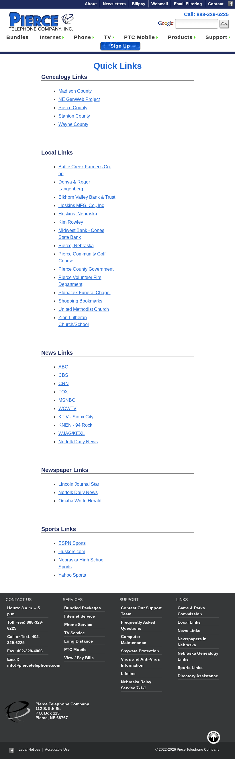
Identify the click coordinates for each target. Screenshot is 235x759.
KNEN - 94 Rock (75, 425)
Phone (82, 37)
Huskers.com (71, 551)
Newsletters (114, 3)
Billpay (138, 3)
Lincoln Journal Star (78, 484)
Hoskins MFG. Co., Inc (81, 205)
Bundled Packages (82, 608)
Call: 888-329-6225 (206, 14)
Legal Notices (29, 750)
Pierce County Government (85, 269)
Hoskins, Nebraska (77, 213)
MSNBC (66, 400)
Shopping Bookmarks (80, 300)
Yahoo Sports (72, 575)
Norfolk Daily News (78, 441)
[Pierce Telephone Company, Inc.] (41, 13)
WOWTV (67, 408)
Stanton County (74, 116)
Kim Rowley (70, 222)
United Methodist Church (83, 309)
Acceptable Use (57, 750)
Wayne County (73, 124)
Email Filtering (188, 3)
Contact (216, 3)
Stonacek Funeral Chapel (84, 292)
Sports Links (190, 667)
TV (107, 37)
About (91, 3)
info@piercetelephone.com (33, 665)
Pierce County (72, 107)
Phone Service (78, 624)
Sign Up (120, 46)
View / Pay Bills (79, 657)
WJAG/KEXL (71, 433)
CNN (63, 383)
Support (216, 37)
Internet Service (79, 616)
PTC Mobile (139, 37)
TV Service (74, 633)
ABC (63, 366)
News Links (189, 630)
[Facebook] (231, 3)
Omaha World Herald (79, 500)
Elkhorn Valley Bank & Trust (86, 197)
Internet (50, 37)
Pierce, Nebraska (76, 245)
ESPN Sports (72, 543)
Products (180, 37)
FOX (63, 391)
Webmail (159, 3)
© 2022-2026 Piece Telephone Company (187, 750)
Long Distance (78, 641)
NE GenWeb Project (79, 99)
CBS (63, 375)
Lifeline (128, 673)
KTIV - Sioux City (75, 416)
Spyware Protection (140, 651)
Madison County (75, 91)
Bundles (17, 37)
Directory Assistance (198, 676)
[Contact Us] (17, 704)
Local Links (189, 622)
